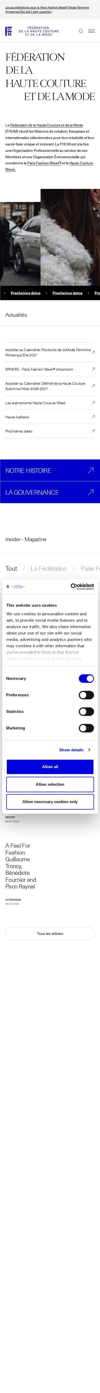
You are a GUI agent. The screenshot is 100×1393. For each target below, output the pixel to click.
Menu (89, 31)
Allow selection (50, 784)
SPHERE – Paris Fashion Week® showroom (39, 369)
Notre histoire (28, 470)
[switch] (86, 695)
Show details (71, 750)
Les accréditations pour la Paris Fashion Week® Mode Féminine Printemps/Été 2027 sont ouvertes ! (47, 9)
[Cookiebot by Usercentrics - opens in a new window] (71, 586)
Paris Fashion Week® (44, 163)
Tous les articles (50, 933)
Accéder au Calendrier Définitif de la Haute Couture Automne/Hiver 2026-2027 (45, 385)
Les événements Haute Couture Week (35, 402)
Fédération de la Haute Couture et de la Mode (46, 125)
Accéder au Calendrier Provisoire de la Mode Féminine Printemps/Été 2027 (48, 352)
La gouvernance (32, 492)
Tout (11, 568)
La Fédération (49, 568)
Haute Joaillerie (17, 416)
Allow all (50, 766)
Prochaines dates (19, 431)
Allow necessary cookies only (50, 801)
